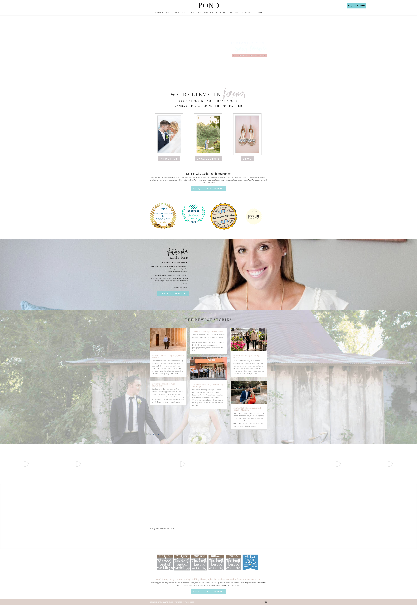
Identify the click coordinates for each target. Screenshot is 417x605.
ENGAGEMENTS (208, 158)
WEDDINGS (169, 158)
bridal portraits (225, 180)
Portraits (210, 13)
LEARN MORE (173, 293)
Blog (223, 13)
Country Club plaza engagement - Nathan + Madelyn (247, 409)
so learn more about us (249, 55)
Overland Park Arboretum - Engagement (164, 384)
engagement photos (208, 180)
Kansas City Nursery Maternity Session (246, 356)
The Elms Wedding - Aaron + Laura (207, 331)
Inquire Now (356, 5)
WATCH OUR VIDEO (209, 522)
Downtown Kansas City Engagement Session (168, 356)
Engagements (191, 13)
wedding (184, 262)
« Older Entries (155, 434)
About (159, 13)
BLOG (247, 158)
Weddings (173, 13)
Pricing (235, 13)
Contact (248, 13)
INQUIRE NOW (208, 188)
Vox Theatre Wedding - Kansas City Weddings (207, 385)
